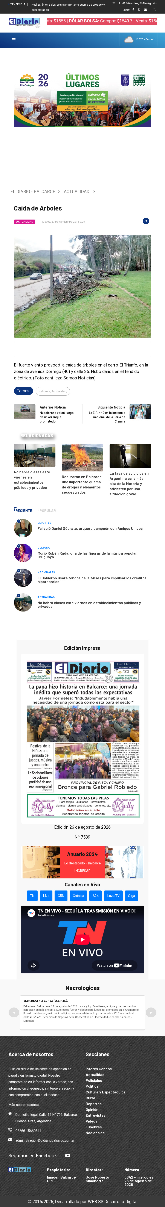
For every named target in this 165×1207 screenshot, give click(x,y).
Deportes (44, 522)
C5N (61, 896)
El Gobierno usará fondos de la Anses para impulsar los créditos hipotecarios (92, 579)
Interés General (99, 1068)
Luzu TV (113, 896)
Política (92, 1086)
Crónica (78, 896)
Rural (90, 1097)
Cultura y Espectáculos (105, 1092)
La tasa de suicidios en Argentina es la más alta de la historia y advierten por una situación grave (129, 483)
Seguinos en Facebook (32, 1155)
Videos (91, 1121)
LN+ (46, 896)
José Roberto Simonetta (97, 1179)
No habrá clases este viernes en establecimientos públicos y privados (89, 604)
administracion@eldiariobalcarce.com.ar (45, 1140)
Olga (131, 896)
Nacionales (46, 572)
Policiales (94, 1080)
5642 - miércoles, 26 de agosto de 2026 (139, 1181)
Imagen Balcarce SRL (61, 1179)
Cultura (44, 547)
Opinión (92, 1109)
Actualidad (76, 191)
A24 (96, 896)
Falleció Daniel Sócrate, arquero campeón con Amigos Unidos (90, 528)
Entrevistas (95, 1115)
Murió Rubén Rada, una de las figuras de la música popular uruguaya (87, 555)
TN (32, 896)
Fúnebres (94, 1126)
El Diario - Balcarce (32, 191)
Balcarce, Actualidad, (53, 391)
